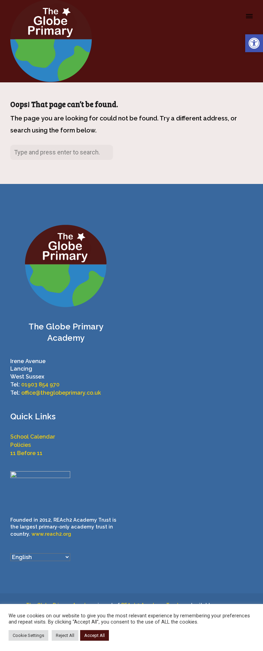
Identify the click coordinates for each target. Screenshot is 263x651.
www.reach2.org (51, 534)
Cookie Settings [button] (28, 635)
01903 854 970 (40, 384)
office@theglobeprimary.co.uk (61, 393)
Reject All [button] (65, 635)
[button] (254, 43)
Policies (20, 445)
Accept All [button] (94, 635)
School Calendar (32, 436)
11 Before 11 (26, 453)
